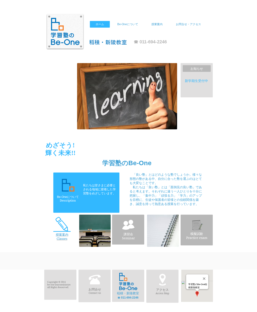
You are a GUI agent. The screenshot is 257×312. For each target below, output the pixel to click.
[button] (157, 24)
